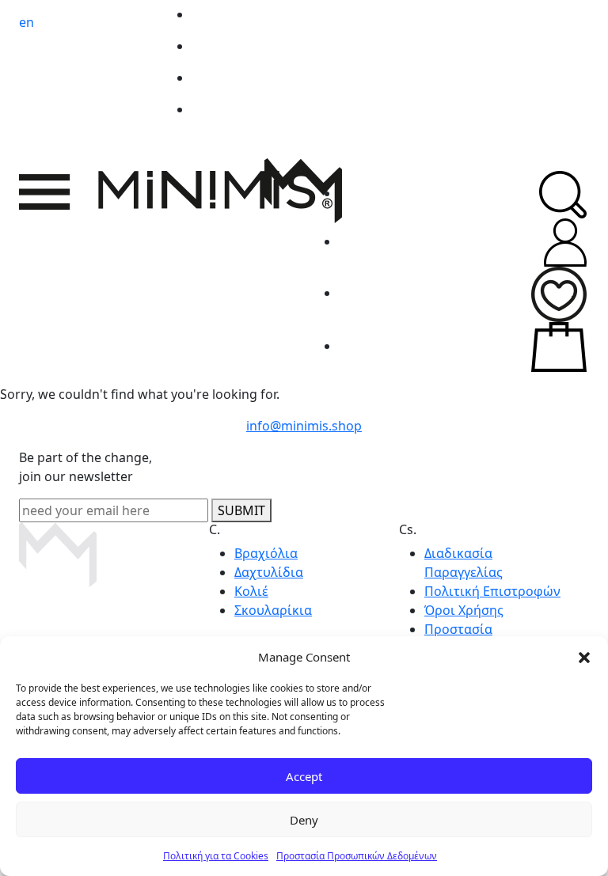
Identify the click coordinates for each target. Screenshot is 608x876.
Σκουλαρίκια (273, 610)
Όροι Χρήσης (464, 610)
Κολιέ (251, 591)
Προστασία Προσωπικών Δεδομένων (356, 856)
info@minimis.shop (304, 425)
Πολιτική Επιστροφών (492, 591)
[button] (584, 657)
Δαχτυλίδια (268, 572)
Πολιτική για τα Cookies (215, 856)
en (26, 22)
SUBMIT (241, 510)
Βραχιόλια (266, 553)
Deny (304, 820)
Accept (304, 776)
